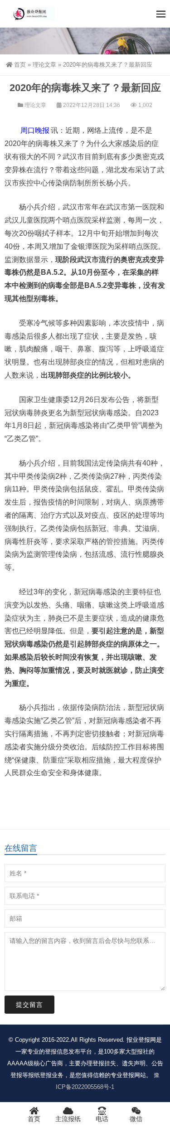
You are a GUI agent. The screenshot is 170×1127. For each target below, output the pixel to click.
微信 (136, 1118)
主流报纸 (68, 1118)
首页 (20, 64)
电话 (102, 1118)
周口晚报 (34, 130)
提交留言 (29, 1004)
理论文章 (44, 64)
